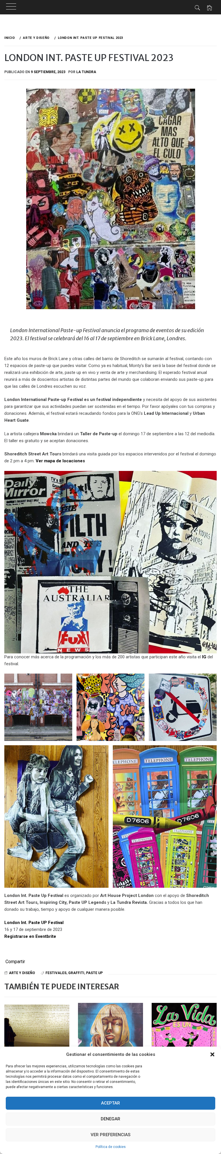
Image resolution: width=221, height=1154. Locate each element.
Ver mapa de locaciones (60, 460)
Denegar (110, 1118)
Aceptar (110, 1103)
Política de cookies (111, 1147)
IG (204, 656)
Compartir (15, 961)
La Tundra (86, 72)
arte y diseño (22, 973)
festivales (55, 973)
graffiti (76, 973)
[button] (212, 1054)
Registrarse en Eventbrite (30, 936)
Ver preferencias (110, 1134)
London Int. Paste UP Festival (34, 922)
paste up (94, 973)
